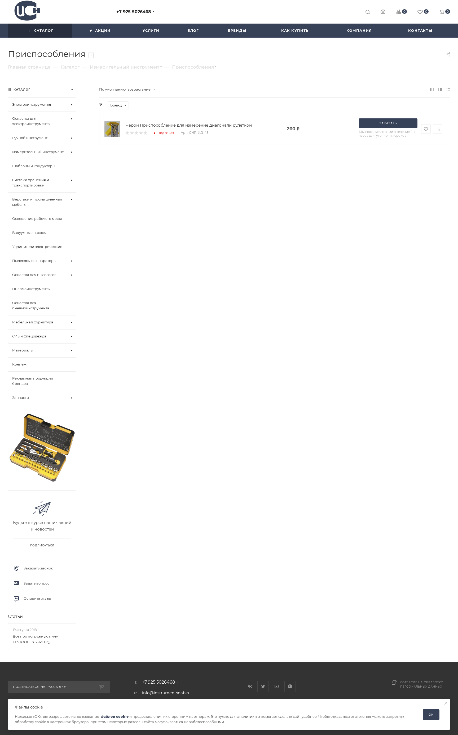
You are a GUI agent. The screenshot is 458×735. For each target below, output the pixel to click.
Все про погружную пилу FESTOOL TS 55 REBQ (35, 639)
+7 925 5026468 (133, 11)
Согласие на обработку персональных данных (421, 684)
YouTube (276, 686)
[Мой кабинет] (383, 12)
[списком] (440, 89)
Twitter (263, 686)
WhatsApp (290, 686)
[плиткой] (431, 89)
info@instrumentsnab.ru (166, 692)
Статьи (15, 616)
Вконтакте (249, 686)
